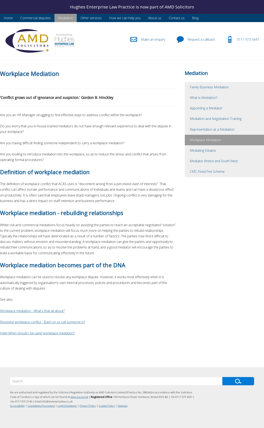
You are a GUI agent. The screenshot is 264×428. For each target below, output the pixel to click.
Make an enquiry (153, 39)
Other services (91, 18)
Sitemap (122, 406)
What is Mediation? (203, 97)
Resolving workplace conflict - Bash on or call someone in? (42, 322)
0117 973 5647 (248, 39)
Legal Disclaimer (67, 406)
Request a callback (201, 39)
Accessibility (17, 406)
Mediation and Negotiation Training (216, 118)
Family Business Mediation (209, 87)
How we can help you (125, 18)
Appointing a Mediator (206, 108)
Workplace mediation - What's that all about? (32, 311)
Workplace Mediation (205, 140)
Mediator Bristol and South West (214, 161)
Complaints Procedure (41, 406)
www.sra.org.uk (79, 397)
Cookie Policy (107, 406)
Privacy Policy (88, 406)
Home (8, 18)
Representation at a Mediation (212, 129)
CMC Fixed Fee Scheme (207, 171)
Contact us (177, 18)
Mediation (65, 18)
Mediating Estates (203, 150)
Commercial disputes (35, 18)
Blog (195, 18)
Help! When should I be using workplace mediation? (37, 333)
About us (154, 18)
